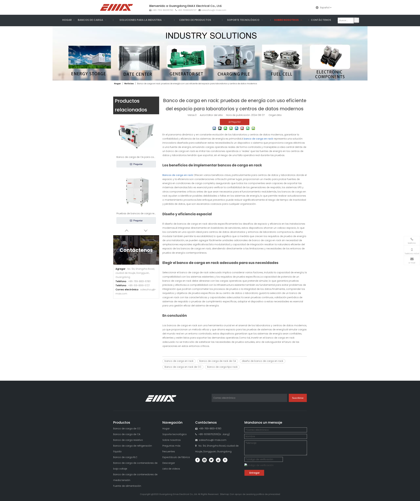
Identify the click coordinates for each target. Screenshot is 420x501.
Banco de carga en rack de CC (183, 367)
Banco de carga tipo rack (222, 367)
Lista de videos (171, 468)
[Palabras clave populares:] (356, 20)
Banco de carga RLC (125, 457)
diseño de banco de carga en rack (262, 361)
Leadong (251, 494)
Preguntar (138, 164)
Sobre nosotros (171, 440)
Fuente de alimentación (127, 486)
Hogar (166, 428)
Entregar (254, 472)
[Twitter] (211, 460)
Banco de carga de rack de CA (217, 361)
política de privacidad (268, 494)
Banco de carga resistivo (128, 440)
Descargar (168, 463)
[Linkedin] (204, 460)
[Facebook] (197, 460)
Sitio (279, 115)
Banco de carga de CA (126, 434)
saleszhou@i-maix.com (213, 10)
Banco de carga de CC (127, 428)
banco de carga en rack (179, 361)
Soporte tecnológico (174, 434)
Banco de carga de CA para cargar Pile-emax (136, 157)
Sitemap (224, 494)
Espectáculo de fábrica (176, 457)
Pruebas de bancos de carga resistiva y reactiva (136, 213)
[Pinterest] (225, 460)
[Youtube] (218, 460)
